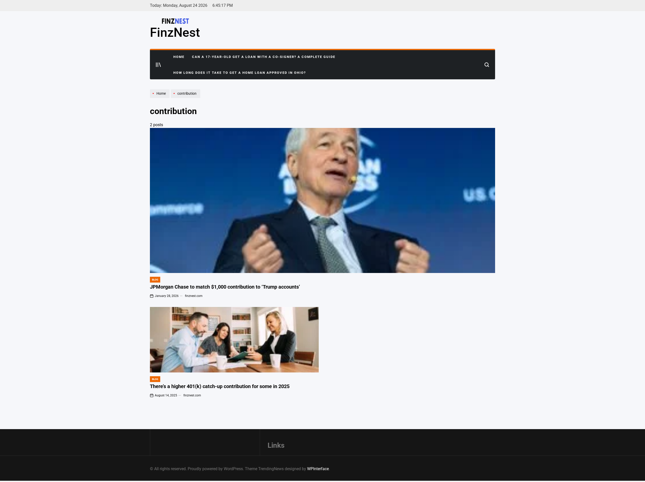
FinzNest (175, 32)
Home (178, 57)
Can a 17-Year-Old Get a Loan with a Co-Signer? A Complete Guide (263, 57)
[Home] (160, 98)
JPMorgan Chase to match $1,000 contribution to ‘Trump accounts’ (225, 287)
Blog (155, 279)
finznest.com (194, 296)
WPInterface (318, 468)
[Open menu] (158, 64)
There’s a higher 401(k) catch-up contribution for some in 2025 (219, 386)
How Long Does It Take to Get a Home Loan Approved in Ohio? (239, 73)
